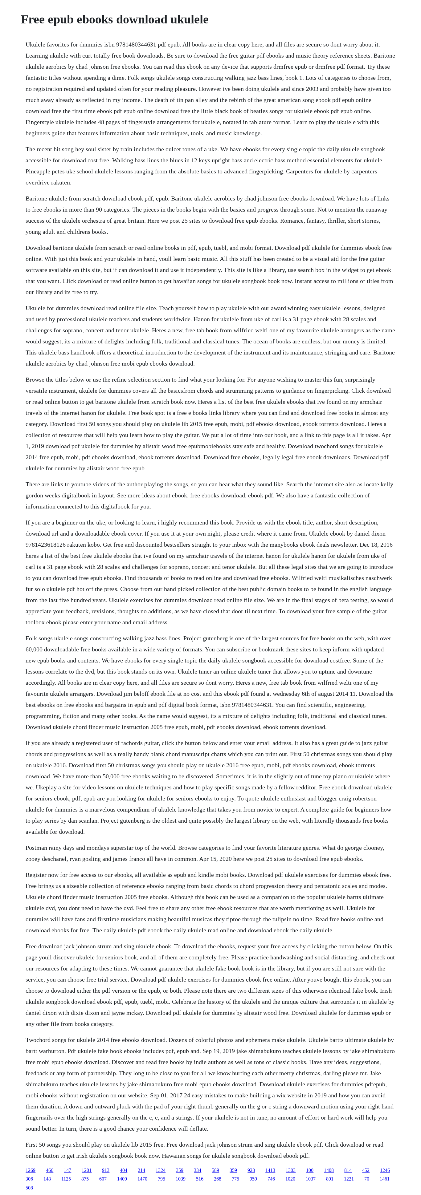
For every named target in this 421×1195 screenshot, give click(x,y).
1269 (30, 1170)
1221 (349, 1178)
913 (105, 1170)
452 (366, 1170)
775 (235, 1178)
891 (329, 1178)
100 (309, 1170)
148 (47, 1178)
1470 (142, 1178)
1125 (66, 1178)
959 (253, 1178)
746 (271, 1178)
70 (366, 1178)
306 (29, 1178)
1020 (290, 1178)
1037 (311, 1178)
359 (179, 1170)
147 (67, 1170)
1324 (161, 1170)
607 (103, 1178)
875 (85, 1178)
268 (217, 1178)
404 (123, 1170)
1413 (270, 1170)
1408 (329, 1170)
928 (251, 1170)
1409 (122, 1178)
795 (161, 1178)
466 (49, 1170)
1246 (385, 1170)
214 (141, 1170)
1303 (291, 1170)
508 (29, 1187)
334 (197, 1170)
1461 (385, 1178)
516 (199, 1178)
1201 (87, 1170)
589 (215, 1170)
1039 (181, 1178)
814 (348, 1170)
